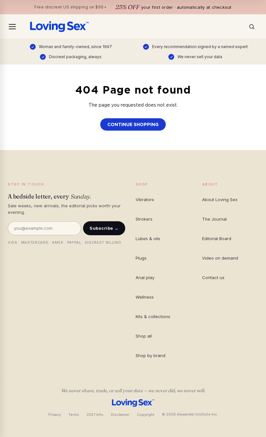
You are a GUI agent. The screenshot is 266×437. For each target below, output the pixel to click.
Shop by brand (150, 355)
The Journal (214, 219)
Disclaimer (120, 414)
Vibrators (145, 199)
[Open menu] (12, 26)
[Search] (254, 26)
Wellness (145, 297)
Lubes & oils (148, 238)
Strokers (144, 219)
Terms (73, 414)
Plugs (141, 258)
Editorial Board (216, 238)
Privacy (54, 414)
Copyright (145, 414)
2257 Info (95, 414)
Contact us (213, 277)
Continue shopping (133, 124)
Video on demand (220, 258)
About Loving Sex (219, 199)
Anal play (145, 277)
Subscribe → (104, 228)
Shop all (144, 336)
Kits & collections (153, 316)
